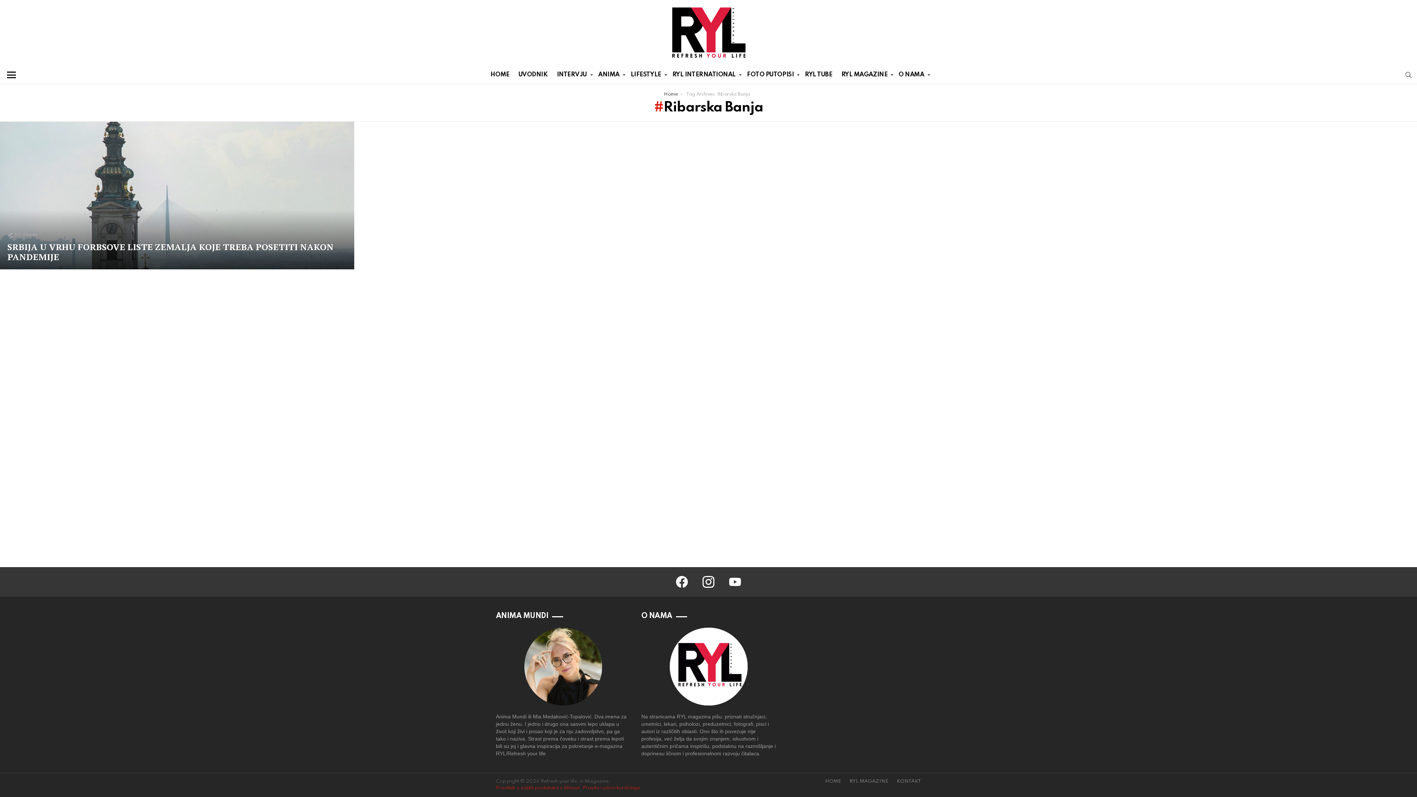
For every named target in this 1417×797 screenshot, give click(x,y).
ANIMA (609, 75)
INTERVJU (572, 75)
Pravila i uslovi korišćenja (611, 788)
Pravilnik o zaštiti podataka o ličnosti (538, 788)
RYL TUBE (818, 75)
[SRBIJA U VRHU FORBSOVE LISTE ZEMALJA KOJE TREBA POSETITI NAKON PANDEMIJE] (177, 195)
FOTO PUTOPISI (770, 75)
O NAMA (911, 75)
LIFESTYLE (646, 75)
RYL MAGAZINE (864, 75)
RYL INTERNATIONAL (704, 75)
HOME (499, 75)
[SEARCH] (1408, 75)
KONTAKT (909, 781)
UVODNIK (533, 75)
